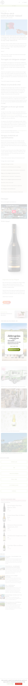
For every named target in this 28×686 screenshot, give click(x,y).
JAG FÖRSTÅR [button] (18, 683)
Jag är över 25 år (14, 349)
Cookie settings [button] (10, 683)
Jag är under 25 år (14, 346)
